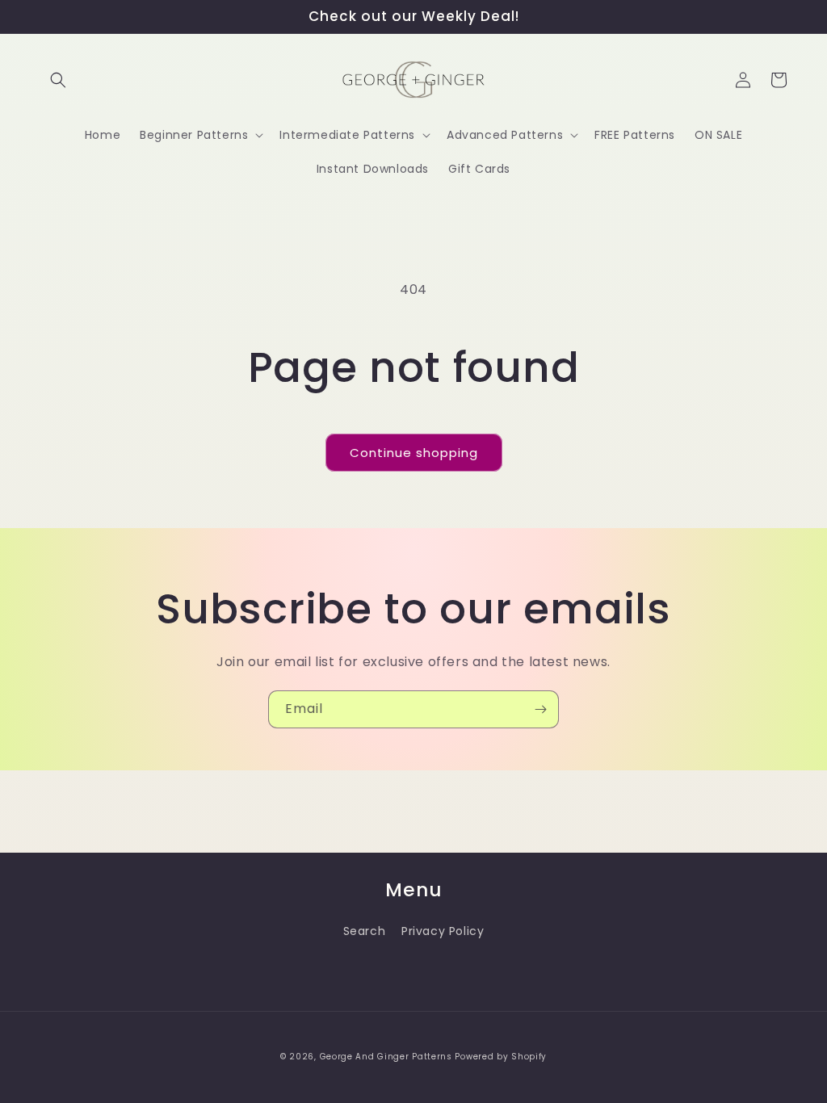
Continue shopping (414, 452)
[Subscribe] (540, 709)
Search (364, 931)
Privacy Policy (442, 931)
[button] (58, 80)
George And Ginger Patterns (386, 1057)
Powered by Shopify (501, 1057)
